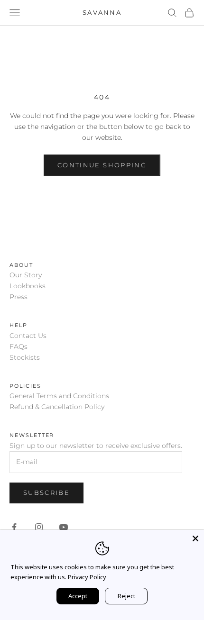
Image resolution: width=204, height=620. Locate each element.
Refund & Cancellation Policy (56, 406)
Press (18, 296)
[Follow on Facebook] (14, 527)
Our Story (25, 275)
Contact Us (27, 335)
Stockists (24, 357)
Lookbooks (27, 286)
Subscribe (46, 492)
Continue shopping (102, 165)
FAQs (18, 346)
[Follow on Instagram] (39, 527)
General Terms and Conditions (59, 396)
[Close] (195, 538)
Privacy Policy (87, 577)
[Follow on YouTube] (63, 527)
